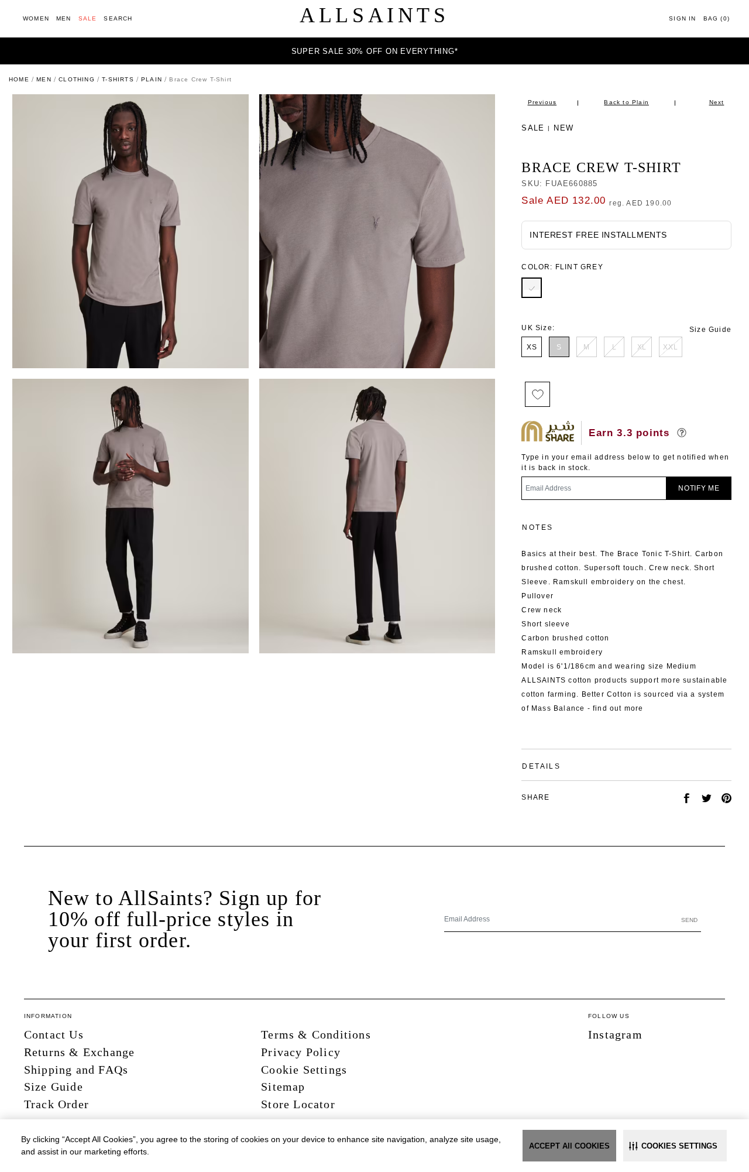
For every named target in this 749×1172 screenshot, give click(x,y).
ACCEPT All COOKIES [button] (569, 1146)
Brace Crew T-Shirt (601, 167)
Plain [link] (151, 79)
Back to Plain (626, 102)
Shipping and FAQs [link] (76, 1069)
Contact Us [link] (54, 1034)
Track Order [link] (56, 1104)
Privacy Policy (301, 1052)
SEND (689, 920)
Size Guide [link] (710, 329)
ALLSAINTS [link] (374, 15)
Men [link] (43, 79)
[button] (675, 1145)
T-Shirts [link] (118, 79)
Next (716, 102)
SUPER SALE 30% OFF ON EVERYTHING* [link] (374, 51)
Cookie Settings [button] (304, 1069)
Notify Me (699, 488)
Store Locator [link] (298, 1104)
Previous (542, 102)
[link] (36, 18)
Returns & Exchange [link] (79, 1052)
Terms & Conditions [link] (316, 1034)
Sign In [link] (682, 18)
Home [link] (19, 79)
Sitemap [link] (283, 1086)
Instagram (615, 1034)
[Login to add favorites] (537, 394)
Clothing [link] (77, 79)
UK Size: (538, 328)
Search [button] (118, 18)
